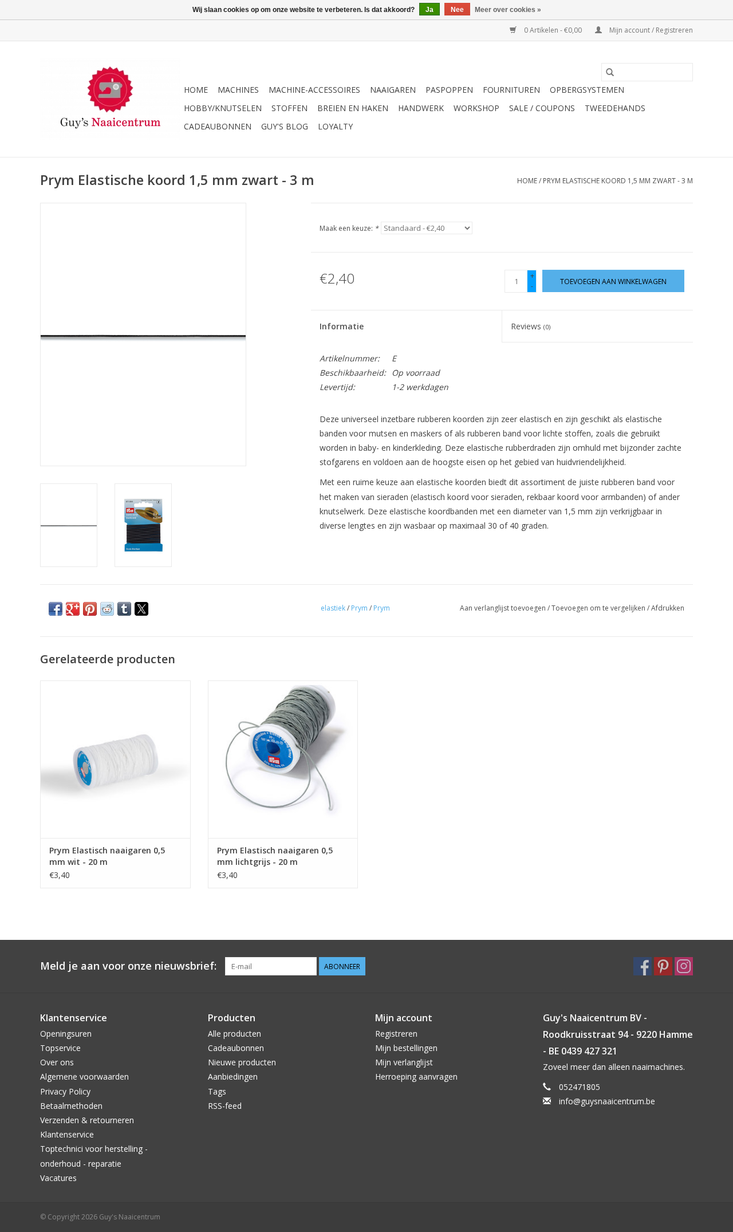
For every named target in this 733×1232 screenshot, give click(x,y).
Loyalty (335, 126)
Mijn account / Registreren (650, 30)
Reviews (530, 326)
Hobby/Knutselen (223, 108)
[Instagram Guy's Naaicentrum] (684, 966)
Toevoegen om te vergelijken (599, 608)
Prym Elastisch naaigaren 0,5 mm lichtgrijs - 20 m (275, 856)
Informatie (342, 326)
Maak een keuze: (349, 228)
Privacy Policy (65, 1091)
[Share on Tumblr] (124, 609)
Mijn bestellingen (406, 1047)
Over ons (57, 1062)
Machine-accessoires (314, 89)
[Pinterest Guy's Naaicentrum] (663, 966)
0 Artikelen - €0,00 (553, 30)
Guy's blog (284, 126)
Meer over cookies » (508, 10)
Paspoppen (449, 89)
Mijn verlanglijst (404, 1062)
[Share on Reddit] (107, 609)
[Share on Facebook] (55, 609)
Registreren (396, 1033)
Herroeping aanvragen (416, 1076)
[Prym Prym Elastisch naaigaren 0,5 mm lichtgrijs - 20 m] (283, 759)
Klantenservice (67, 1134)
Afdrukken (667, 608)
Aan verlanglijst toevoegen (503, 608)
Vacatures (58, 1177)
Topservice (60, 1047)
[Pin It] (90, 609)
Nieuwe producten (242, 1062)
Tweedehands (615, 108)
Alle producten (234, 1033)
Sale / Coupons (542, 108)
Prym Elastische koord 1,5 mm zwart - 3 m (618, 181)
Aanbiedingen (233, 1076)
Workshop (476, 108)
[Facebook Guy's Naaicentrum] (642, 966)
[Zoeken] (609, 72)
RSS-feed (225, 1105)
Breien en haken (352, 108)
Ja (429, 10)
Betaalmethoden (71, 1105)
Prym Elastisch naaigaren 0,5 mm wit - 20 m (107, 856)
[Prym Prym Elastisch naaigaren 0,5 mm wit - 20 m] (115, 759)
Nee (457, 10)
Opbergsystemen (587, 89)
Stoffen (289, 108)
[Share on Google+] (73, 609)
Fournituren (511, 89)
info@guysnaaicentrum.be (607, 1101)
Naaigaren (393, 89)
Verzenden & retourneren (87, 1120)
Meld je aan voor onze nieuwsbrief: (128, 966)
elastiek (333, 608)
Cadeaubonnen (217, 126)
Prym (359, 608)
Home (196, 89)
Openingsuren (66, 1033)
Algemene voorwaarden (84, 1076)
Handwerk (421, 108)
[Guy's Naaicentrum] (110, 99)
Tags (217, 1091)
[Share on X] (141, 609)
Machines (238, 89)
